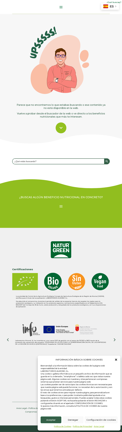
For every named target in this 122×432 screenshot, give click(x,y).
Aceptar (51, 419)
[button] (116, 359)
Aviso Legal (99, 426)
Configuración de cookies (101, 419)
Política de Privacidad (82, 426)
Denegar (73, 419)
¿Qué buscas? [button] (114, 2)
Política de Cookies (62, 426)
